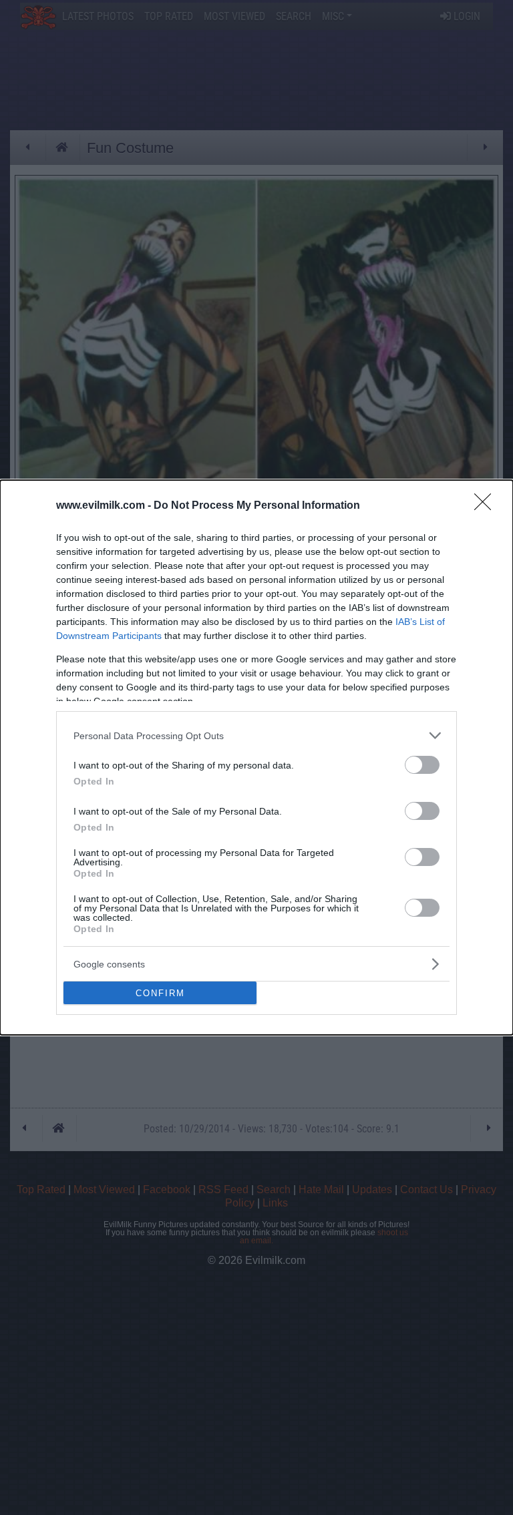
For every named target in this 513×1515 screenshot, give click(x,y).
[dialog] (256, 757)
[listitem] (256, 735)
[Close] (487, 506)
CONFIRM (160, 993)
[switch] (422, 765)
